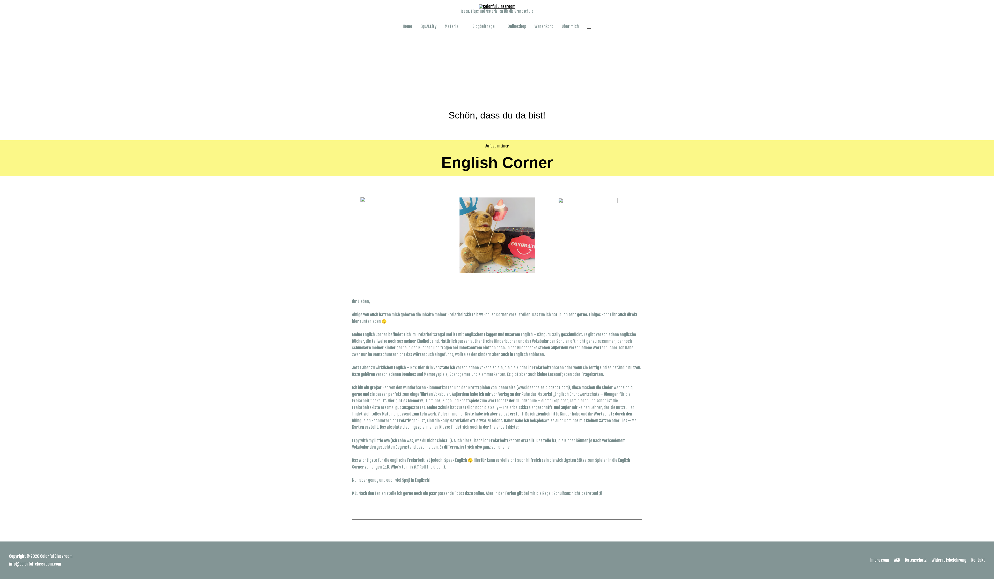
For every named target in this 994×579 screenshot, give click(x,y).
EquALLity (428, 26)
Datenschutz (916, 560)
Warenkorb (544, 26)
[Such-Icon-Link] (589, 26)
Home (407, 26)
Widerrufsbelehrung (949, 560)
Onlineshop (517, 26)
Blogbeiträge (483, 26)
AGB (897, 560)
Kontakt (978, 560)
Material (452, 26)
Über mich (570, 26)
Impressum (879, 560)
